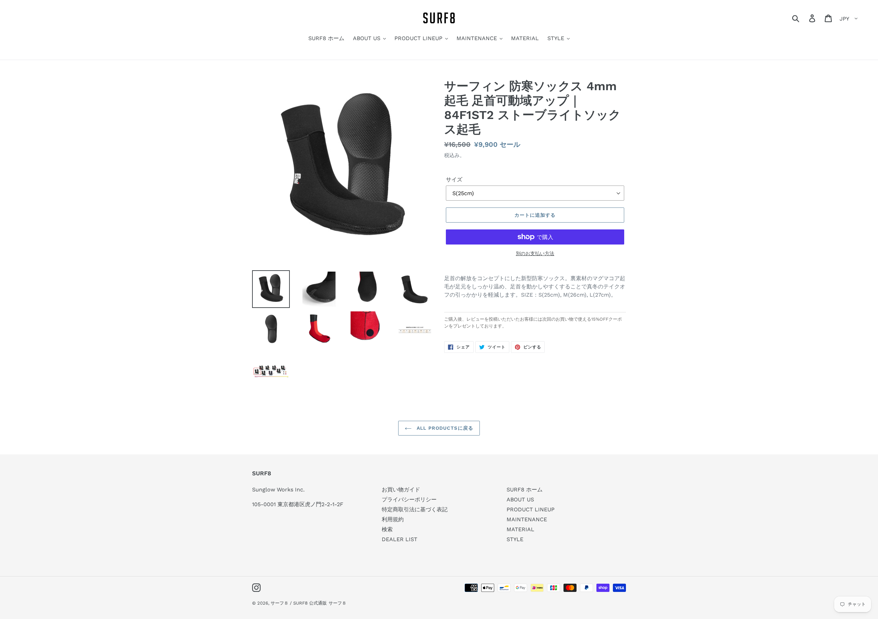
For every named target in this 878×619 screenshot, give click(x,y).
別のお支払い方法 (535, 253)
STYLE (515, 539)
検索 (387, 529)
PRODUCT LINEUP (531, 509)
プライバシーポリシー (409, 499)
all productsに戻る (444, 428)
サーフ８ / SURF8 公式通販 (299, 603)
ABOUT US (520, 499)
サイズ (454, 179)
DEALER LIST (399, 539)
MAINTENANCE (527, 519)
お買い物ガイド (401, 489)
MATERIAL (520, 529)
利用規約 (393, 519)
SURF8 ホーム (525, 489)
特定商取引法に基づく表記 (415, 509)
